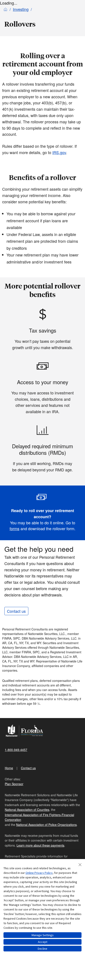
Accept (42, 942)
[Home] (5, 9)
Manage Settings (43, 935)
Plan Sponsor (14, 784)
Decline (42, 949)
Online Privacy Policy (39, 873)
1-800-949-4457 (16, 749)
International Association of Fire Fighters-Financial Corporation (39, 817)
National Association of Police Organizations (46, 824)
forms (14, 528)
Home (9, 768)
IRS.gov (59, 152)
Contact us (16, 611)
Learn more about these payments (40, 845)
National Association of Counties (27, 809)
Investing (21, 9)
